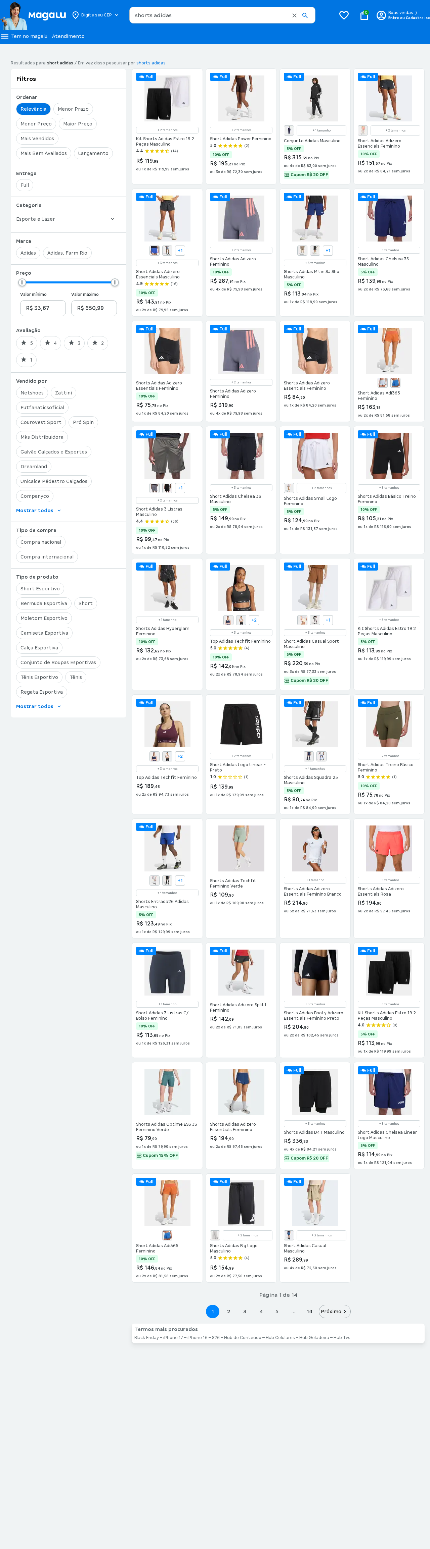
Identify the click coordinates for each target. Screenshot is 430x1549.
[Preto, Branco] (167, 488)
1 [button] (212, 1311)
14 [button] (309, 1311)
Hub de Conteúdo (242, 1337)
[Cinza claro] (167, 251)
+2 (254, 620)
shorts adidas (151, 63)
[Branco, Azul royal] (321, 756)
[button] (294, 15)
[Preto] (315, 251)
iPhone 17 (173, 1337)
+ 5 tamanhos (389, 880)
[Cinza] (289, 488)
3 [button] (244, 1311)
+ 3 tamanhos (167, 263)
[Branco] (241, 620)
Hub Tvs (342, 1337)
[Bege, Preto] (302, 251)
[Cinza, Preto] (154, 488)
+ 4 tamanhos (315, 768)
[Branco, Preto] (154, 880)
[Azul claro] (383, 383)
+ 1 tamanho (322, 130)
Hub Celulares (280, 1337)
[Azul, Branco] (309, 756)
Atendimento (68, 36)
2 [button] (228, 1311)
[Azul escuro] (395, 383)
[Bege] (302, 620)
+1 (180, 250)
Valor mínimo (33, 294)
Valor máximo (85, 294)
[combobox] (222, 15)
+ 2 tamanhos (167, 130)
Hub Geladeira (314, 1337)
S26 (216, 1337)
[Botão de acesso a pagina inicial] (33, 15)
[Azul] (289, 130)
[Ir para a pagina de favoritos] (344, 15)
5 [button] (276, 1311)
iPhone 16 (197, 1337)
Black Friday (146, 1337)
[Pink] (363, 130)
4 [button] (261, 1311)
